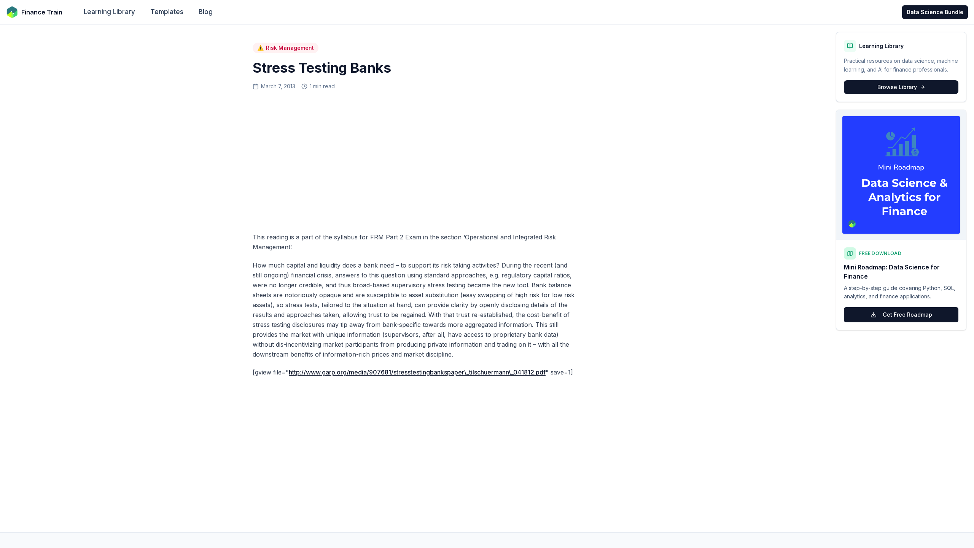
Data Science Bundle (935, 12)
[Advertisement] (414, 158)
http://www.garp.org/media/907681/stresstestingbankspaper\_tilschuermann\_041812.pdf (417, 372)
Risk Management (285, 48)
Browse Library (897, 87)
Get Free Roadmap (907, 314)
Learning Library (109, 12)
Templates (166, 12)
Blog (206, 12)
